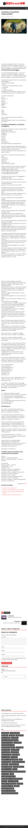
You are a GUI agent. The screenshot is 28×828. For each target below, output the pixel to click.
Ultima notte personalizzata (8, 783)
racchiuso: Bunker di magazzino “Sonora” (12, 494)
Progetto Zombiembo (7, 766)
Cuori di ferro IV (5, 757)
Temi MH (22, 826)
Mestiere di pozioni (14, 764)
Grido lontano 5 (6, 749)
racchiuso (7, 612)
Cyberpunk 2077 (19, 735)
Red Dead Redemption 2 (18, 766)
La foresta (4, 781)
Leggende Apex (5, 733)
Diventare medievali (6, 754)
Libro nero (11, 735)
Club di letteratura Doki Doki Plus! (10, 740)
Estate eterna (20, 747)
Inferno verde (16, 754)
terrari (11, 774)
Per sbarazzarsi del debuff (8, 745)
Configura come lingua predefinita (8, 670)
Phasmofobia (5, 764)
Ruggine (15, 769)
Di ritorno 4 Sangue (14, 733)
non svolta (19, 783)
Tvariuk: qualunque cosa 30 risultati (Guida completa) (12, 713)
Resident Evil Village (6, 769)
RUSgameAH (10, 16)
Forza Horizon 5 (5, 752)
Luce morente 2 (17, 742)
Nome (2, 646)
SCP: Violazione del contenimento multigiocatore (13, 771)
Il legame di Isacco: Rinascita (8, 776)
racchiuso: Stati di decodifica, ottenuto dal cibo (13, 489)
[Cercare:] (14, 677)
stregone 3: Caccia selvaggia (8, 790)
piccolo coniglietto (13, 781)
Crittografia (14, 757)
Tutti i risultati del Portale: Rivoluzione (9, 722)
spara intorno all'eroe (7, 786)
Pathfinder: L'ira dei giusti (18, 761)
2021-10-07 (4, 16)
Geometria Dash (14, 752)
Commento (3, 637)
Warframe (16, 786)
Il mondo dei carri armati (7, 788)
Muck (21, 759)
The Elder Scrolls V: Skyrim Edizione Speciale (12, 778)
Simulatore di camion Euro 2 (8, 747)
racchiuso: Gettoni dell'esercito (10, 488)
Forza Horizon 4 (15, 749)
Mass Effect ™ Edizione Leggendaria (10, 759)
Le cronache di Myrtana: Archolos (10, 793)
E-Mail (2, 650)
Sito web (3, 654)
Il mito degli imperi (6, 761)
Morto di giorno (6, 737)
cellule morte (14, 737)
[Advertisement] (14, 49)
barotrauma (5, 735)
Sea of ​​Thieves (5, 774)
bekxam (25, 483)
